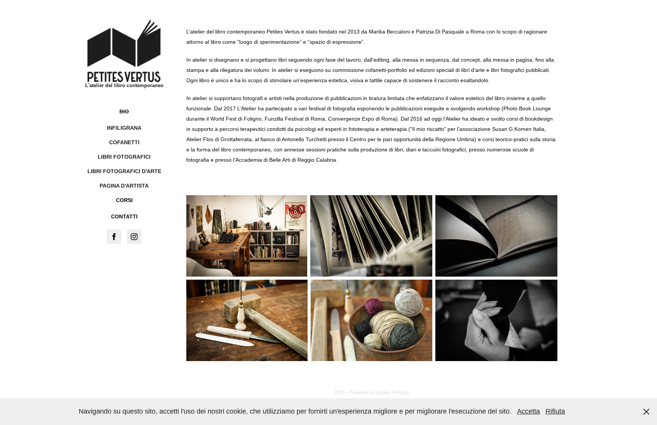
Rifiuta (555, 411)
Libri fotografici (124, 157)
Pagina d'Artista (124, 186)
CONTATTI (124, 216)
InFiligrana (124, 128)
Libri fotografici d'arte (124, 171)
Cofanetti (124, 142)
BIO (124, 111)
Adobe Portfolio (393, 392)
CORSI (124, 200)
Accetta (528, 411)
